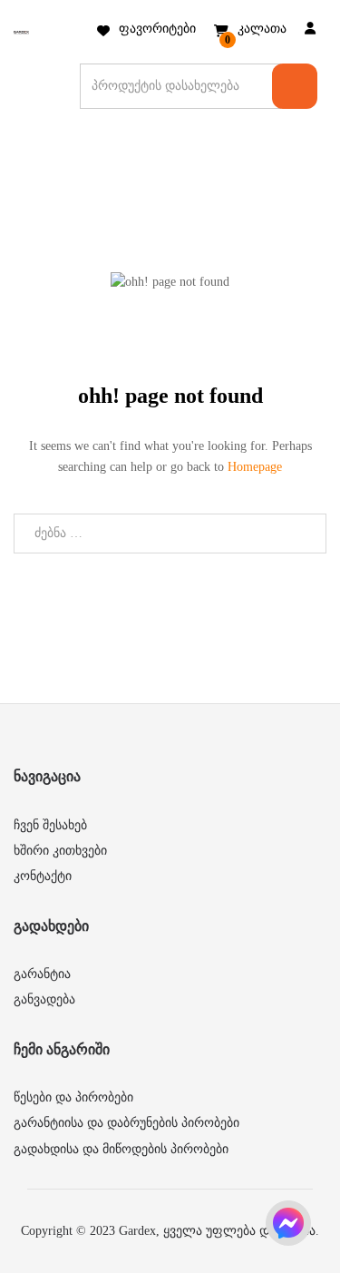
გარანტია (42, 974)
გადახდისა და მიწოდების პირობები (121, 1149)
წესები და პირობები (73, 1097)
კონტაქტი (43, 876)
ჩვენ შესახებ (50, 825)
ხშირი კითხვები (60, 850)
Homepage (255, 467)
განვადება (44, 999)
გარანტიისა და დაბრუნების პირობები (126, 1123)
